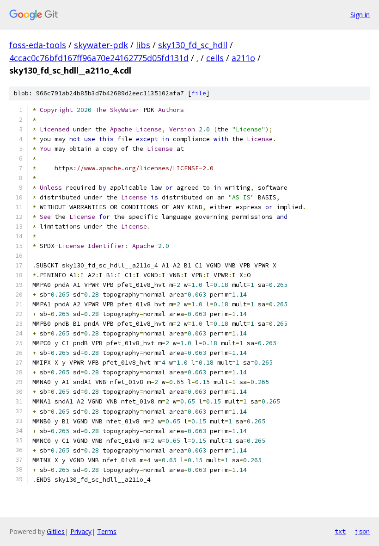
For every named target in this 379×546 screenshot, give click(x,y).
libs (143, 44)
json (362, 531)
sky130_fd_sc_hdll (192, 44)
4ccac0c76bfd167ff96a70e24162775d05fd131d (99, 57)
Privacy (81, 531)
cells (215, 57)
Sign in (360, 14)
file (198, 93)
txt (340, 531)
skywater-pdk (101, 44)
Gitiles (56, 531)
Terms (106, 531)
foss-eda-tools (37, 44)
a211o (243, 57)
